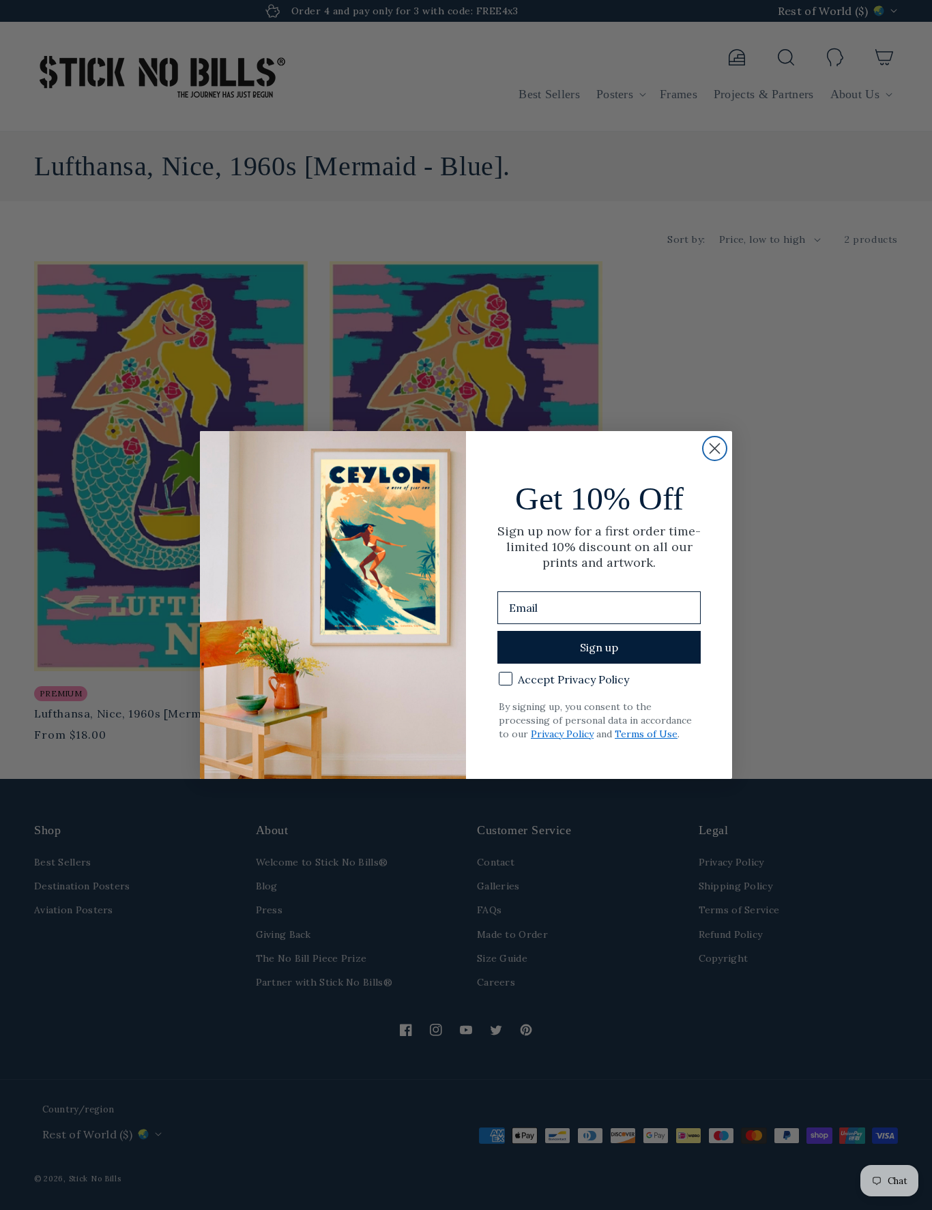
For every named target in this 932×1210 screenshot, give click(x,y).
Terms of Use (646, 734)
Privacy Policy (562, 734)
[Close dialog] (715, 448)
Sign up (599, 647)
